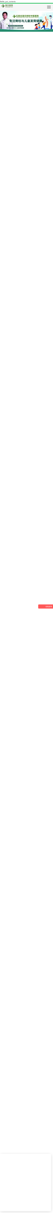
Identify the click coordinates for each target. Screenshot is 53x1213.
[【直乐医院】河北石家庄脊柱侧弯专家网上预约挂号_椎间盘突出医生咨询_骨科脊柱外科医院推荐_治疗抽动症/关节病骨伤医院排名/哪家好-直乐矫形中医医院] (7, 6)
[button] (50, 618)
